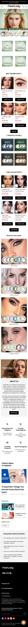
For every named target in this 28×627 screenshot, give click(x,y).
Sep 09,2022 (4, 494)
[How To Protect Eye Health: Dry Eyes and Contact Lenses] (8, 506)
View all (14, 131)
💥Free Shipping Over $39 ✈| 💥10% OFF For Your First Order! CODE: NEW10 (14, 2)
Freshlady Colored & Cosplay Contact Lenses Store (18, 494)
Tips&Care (5, 525)
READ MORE (14, 413)
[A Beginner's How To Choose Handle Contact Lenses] (8, 515)
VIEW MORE (14, 230)
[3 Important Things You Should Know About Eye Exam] (14, 476)
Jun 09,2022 (18, 517)
